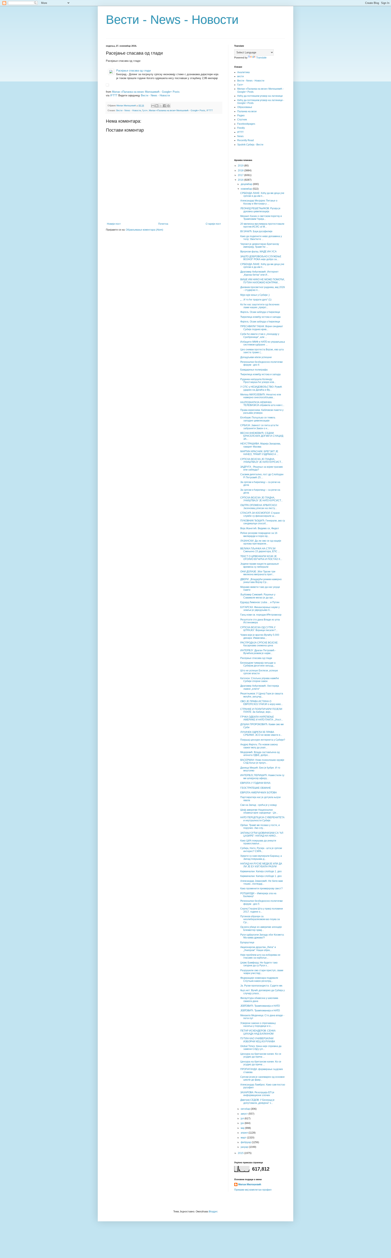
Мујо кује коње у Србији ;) (255, 295)
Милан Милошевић (249, 1184)
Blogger (213, 1211)
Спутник (242, 119)
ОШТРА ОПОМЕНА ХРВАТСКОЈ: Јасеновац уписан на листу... (258, 506)
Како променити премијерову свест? (261, 888)
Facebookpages (246, 123)
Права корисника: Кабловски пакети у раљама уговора (261, 411)
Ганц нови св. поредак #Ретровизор (260, 614)
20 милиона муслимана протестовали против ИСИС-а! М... (262, 225)
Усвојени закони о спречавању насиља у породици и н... (258, 1024)
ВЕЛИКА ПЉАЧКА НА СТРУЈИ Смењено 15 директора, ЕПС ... (260, 550)
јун (243, 1123)
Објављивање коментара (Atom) (144, 229)
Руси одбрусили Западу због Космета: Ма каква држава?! (262, 936)
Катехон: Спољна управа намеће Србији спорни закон (259, 680)
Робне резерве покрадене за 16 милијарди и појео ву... (258, 534)
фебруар (246, 1142)
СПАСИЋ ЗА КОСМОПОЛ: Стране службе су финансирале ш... (260, 514)
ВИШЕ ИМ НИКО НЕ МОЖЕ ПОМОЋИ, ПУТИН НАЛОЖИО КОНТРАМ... (262, 281)
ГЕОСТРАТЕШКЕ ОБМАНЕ (255, 787)
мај (243, 1128)
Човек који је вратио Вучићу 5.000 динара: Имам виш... (259, 636)
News (240, 136)
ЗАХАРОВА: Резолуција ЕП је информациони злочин (257, 1094)
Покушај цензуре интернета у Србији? (262, 739)
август (244, 1113)
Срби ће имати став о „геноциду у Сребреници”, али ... (259, 335)
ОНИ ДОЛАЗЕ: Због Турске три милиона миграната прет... (257, 573)
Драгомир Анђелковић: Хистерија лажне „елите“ (259, 687)
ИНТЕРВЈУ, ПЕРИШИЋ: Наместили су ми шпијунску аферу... (262, 777)
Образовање (244, 107)
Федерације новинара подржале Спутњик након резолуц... (259, 979)
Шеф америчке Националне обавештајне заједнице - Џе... (259, 811)
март (244, 1137)
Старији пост (213, 223)
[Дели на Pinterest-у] (168, 106)
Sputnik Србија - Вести (250, 144)
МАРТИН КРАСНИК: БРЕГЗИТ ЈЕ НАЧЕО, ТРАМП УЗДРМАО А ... (259, 453)
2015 (241, 1153)
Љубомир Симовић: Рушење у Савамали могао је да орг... (257, 596)
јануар (245, 1147)
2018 (241, 170)
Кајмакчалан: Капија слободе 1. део (261, 871)
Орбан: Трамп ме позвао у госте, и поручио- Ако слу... (260, 826)
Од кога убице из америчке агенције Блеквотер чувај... (261, 928)
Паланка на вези (247, 111)
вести (240, 76)
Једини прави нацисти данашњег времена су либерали (259, 565)
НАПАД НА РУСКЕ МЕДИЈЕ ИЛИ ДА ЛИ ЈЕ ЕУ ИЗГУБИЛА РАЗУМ (261, 865)
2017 (241, 175)
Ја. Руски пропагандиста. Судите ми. (261, 985)
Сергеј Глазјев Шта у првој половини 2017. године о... (261, 910)
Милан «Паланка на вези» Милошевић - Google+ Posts (146, 91)
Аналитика (243, 72)
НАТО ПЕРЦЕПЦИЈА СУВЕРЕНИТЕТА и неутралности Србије (262, 819)
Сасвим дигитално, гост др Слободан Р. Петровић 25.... (261, 476)
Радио (241, 115)
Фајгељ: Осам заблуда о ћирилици (260, 312)
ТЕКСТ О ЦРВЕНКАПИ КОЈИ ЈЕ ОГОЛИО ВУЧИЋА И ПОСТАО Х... (261, 558)
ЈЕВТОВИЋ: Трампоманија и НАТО (260, 1005)
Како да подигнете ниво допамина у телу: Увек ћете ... (261, 238)
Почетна (163, 223)
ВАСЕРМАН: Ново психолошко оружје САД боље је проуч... (262, 761)
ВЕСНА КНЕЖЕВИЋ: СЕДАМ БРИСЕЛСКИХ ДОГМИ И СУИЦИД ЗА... (261, 436)
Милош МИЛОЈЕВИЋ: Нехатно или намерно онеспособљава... (260, 396)
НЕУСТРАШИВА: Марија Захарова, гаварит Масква (260, 445)
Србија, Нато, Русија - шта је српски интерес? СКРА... (261, 849)
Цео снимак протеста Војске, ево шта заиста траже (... (262, 351)
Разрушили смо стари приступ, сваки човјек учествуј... (261, 972)
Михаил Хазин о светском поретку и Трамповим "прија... (261, 217)
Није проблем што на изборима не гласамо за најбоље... (260, 956)
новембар (247, 188)
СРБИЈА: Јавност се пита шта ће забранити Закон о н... (259, 427)
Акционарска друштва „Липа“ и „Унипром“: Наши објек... (258, 948)
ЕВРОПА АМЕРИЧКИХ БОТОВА (258, 792)
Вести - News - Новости (172, 19)
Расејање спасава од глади (133, 70)
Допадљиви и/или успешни (256, 357)
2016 (241, 179)
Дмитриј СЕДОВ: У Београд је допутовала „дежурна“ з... (257, 1101)
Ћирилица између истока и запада (260, 317)
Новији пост (114, 223)
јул (243, 1118)
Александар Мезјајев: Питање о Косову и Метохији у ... (258, 202)
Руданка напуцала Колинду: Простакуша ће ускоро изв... (258, 381)
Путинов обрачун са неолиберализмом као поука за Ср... (260, 919)
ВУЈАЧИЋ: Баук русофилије (256, 231)
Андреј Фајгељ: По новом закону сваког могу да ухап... (259, 746)
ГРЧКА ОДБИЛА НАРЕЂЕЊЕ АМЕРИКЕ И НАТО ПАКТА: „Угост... (261, 718)
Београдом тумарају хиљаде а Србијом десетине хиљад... (258, 664)
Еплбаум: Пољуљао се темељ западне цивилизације (257, 419)
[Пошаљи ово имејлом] (153, 106)
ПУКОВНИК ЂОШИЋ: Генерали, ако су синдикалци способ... (262, 522)
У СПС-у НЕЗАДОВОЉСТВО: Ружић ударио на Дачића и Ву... (261, 388)
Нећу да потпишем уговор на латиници (260, 96)
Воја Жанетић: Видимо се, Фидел (259, 528)
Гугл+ (145, 110)
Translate (261, 57)
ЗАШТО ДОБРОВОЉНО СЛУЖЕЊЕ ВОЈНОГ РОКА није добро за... (260, 258)
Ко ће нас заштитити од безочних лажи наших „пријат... (259, 306)
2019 (241, 165)
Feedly (241, 127)
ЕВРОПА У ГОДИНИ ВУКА (255, 783)
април (244, 1132)
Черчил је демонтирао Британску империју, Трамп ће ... (259, 245)
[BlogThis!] (157, 106)
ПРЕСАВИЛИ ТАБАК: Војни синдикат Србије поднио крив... (261, 328)
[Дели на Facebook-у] (165, 106)
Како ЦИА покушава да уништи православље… (258, 842)
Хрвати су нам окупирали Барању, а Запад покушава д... (261, 857)
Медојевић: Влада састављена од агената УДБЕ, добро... (260, 754)
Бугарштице (247, 942)
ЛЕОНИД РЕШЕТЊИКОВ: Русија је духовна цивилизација (260, 210)
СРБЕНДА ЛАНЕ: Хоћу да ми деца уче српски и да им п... (262, 194)
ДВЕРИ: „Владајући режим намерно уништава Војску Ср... (261, 581)
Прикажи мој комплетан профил (252, 1189)
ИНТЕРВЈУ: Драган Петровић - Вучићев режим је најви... (258, 652)
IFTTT (114, 95)
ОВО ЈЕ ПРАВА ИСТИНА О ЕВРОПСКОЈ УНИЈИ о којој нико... (261, 703)
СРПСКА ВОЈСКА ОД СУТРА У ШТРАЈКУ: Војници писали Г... (259, 629)
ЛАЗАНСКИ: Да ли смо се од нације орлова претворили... (260, 542)
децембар (247, 184)
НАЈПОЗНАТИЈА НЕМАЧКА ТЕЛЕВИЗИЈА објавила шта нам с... (262, 404)
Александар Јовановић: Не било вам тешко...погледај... (261, 882)
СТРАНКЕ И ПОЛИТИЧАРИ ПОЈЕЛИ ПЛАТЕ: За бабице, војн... (261, 710)
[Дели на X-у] (161, 106)
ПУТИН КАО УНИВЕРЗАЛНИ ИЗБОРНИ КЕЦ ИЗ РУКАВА (257, 1040)
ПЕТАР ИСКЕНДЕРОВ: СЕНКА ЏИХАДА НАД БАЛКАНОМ (258, 1032)
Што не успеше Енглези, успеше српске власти (259, 672)
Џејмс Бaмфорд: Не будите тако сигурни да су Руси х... (259, 964)
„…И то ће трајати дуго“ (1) (255, 299)
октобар (246, 1108)
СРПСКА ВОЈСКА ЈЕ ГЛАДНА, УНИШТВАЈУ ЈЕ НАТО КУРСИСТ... (261, 460)
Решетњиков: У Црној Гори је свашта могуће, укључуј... (261, 695)
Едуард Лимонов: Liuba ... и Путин (259, 602)
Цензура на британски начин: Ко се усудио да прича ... (260, 1055)
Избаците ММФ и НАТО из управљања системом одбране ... (262, 343)
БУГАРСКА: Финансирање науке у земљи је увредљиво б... (260, 608)
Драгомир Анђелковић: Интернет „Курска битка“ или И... (259, 273)
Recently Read (245, 140)
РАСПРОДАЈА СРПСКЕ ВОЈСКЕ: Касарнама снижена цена (259, 644)
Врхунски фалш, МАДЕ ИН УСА (258, 251)
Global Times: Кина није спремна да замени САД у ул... (260, 1047)
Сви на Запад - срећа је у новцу (258, 805)
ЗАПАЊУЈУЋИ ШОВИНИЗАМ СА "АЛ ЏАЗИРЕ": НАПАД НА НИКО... (261, 834)
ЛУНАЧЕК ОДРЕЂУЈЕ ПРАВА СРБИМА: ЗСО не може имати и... (261, 733)
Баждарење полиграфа (254, 369)
